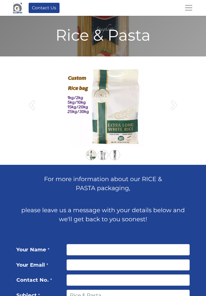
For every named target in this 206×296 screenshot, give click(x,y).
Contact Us (44, 7)
